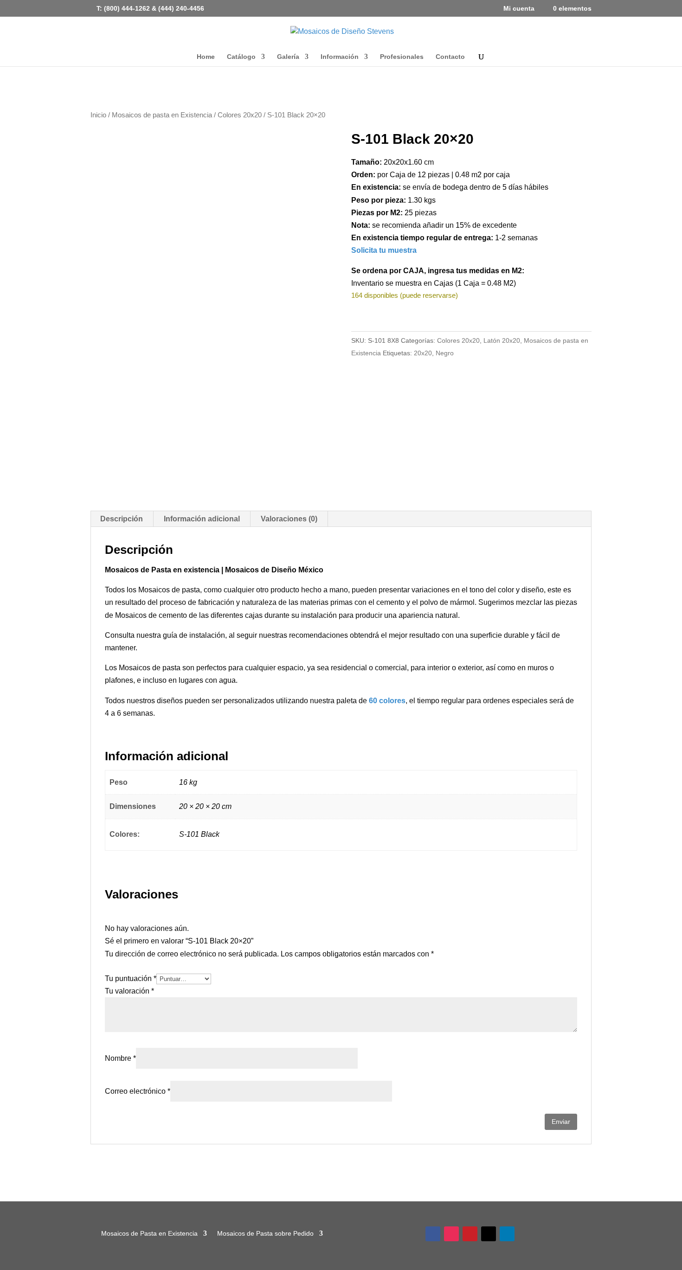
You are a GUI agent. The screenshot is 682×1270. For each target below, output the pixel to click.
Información (340, 56)
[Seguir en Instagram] (451, 1233)
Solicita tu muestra (384, 250)
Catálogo (241, 56)
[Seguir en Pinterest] (470, 1233)
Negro (445, 353)
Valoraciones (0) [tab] (289, 519)
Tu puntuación (130, 978)
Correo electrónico (137, 1091)
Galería (288, 56)
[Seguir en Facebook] (432, 1233)
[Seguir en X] (488, 1233)
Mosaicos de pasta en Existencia (162, 115)
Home (206, 56)
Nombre (120, 1058)
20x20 (423, 353)
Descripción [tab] (121, 519)
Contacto (450, 56)
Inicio (98, 115)
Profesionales (402, 56)
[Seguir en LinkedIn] (507, 1233)
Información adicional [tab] (202, 519)
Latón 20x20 (501, 340)
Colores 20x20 (240, 115)
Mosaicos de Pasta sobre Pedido (265, 1233)
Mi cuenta (518, 8)
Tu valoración (129, 991)
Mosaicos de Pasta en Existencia (149, 1233)
